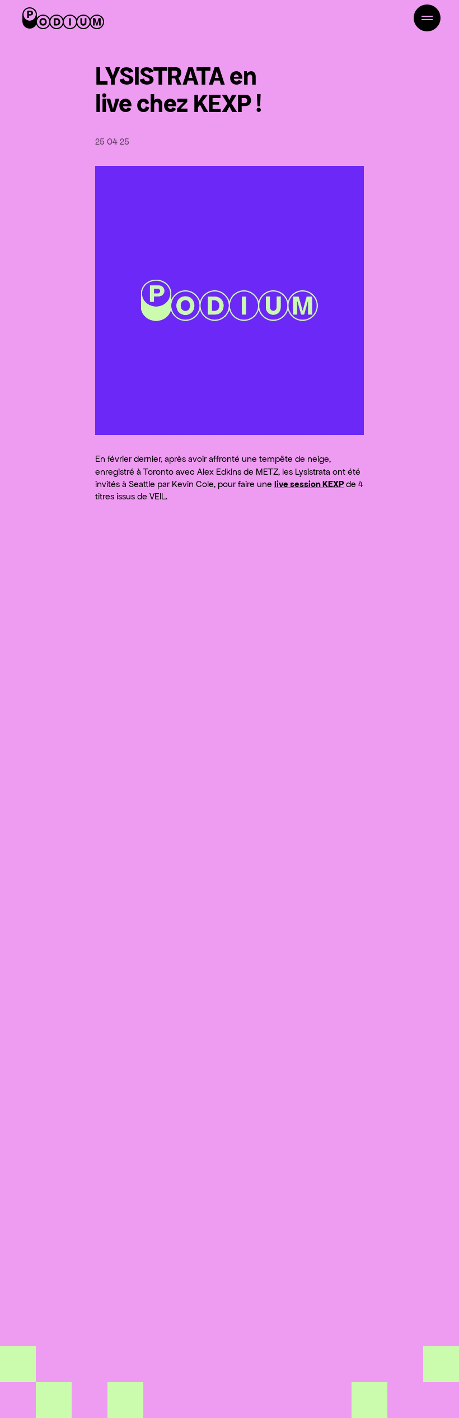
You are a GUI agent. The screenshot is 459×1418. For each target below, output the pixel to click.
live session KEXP (309, 484)
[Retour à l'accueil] (63, 18)
